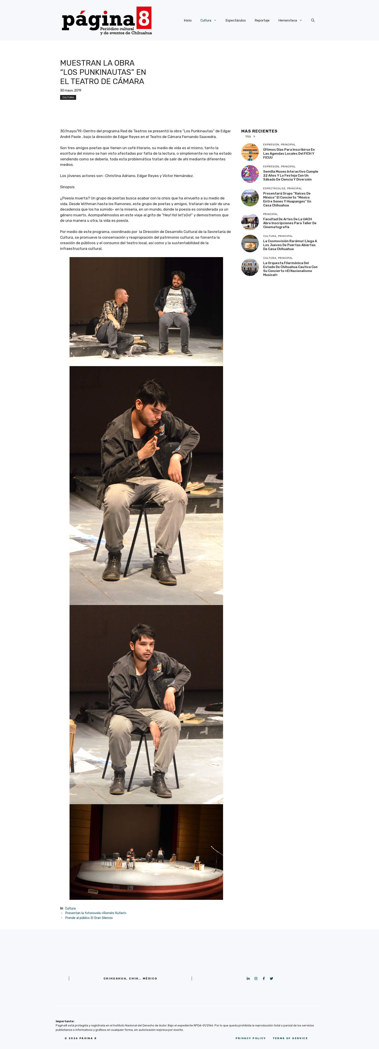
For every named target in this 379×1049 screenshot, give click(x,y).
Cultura (205, 20)
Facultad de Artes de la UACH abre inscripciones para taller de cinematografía (289, 223)
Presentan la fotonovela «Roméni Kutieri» (96, 913)
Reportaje (262, 20)
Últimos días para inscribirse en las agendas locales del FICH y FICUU (289, 153)
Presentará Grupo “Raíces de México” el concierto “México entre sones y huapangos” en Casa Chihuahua (287, 199)
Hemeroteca (287, 20)
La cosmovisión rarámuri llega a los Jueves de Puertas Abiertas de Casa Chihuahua (290, 245)
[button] (313, 20)
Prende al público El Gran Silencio (89, 918)
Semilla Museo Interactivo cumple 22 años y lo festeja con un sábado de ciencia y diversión (290, 175)
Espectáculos (235, 20)
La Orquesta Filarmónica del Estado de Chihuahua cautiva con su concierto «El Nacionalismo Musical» (290, 269)
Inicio (188, 20)
